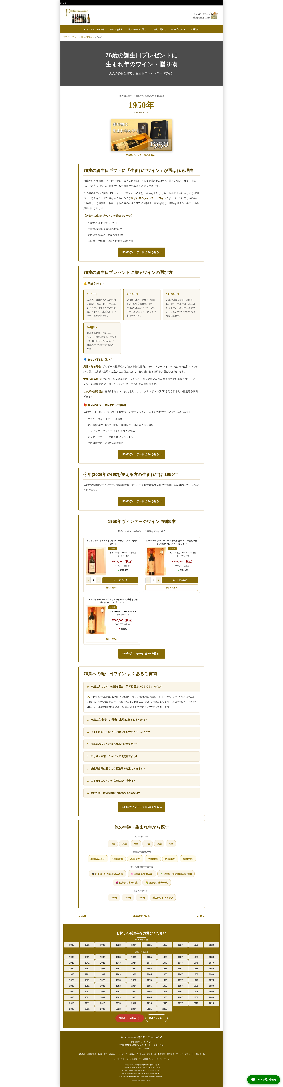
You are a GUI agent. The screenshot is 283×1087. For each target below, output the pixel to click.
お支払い (112, 1054)
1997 (180, 991)
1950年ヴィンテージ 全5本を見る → (141, 252)
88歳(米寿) (188, 858)
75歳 (136, 843)
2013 (118, 1003)
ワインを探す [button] (116, 29)
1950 (71, 968)
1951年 (142, 897)
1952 (102, 968)
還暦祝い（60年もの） (129, 1018)
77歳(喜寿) (153, 858)
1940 (71, 963)
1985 (149, 986)
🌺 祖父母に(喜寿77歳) (127, 882)
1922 (102, 945)
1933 (118, 957)
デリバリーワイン (162, 1059)
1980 (71, 986)
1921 (87, 945)
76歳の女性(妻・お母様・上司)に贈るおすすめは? (119, 719)
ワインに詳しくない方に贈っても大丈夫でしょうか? (120, 732)
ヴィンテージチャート (94, 29)
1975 (149, 980)
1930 (71, 957)
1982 (102, 986)
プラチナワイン (71, 37)
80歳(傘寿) (170, 858)
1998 (196, 991)
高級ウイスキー (156, 1018)
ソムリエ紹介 (119, 1059)
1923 (118, 945)
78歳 (159, 843)
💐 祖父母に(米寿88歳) (156, 882)
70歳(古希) (135, 858)
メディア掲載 (131, 1059)
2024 (133, 1009)
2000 (71, 997)
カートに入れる (120, 580)
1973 (118, 980)
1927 (180, 945)
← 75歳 (82, 916)
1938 (196, 957)
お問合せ (195, 29)
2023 (118, 1009)
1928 (196, 945)
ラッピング (122, 1054)
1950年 (114, 897)
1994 (133, 991)
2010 (71, 1003)
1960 (71, 974)
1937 (180, 957)
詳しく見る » (111, 587)
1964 (133, 974)
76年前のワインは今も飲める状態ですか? (114, 744)
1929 (211, 945)
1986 (164, 986)
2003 (118, 997)
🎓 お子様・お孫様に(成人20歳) (107, 874)
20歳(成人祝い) (98, 858)
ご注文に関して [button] (159, 29)
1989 (211, 986)
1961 (87, 974)
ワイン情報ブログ (146, 1059)
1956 (164, 968)
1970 (71, 980)
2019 (211, 1003)
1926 (164, 945)
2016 (164, 1003)
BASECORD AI (146, 1080)
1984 (133, 986)
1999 (211, 991)
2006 (164, 997)
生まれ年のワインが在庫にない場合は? (113, 780)
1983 (118, 986)
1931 (87, 957)
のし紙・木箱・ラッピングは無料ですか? (114, 756)
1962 (102, 974)
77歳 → (201, 916)
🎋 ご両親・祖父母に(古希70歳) (176, 874)
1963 (118, 974)
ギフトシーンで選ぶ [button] (137, 29)
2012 (102, 1003)
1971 (87, 980)
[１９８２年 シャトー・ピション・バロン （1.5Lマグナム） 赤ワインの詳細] (96, 561)
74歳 (124, 843)
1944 (133, 963)
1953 (118, 968)
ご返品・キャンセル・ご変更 (140, 1054)
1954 (133, 968)
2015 (149, 1003)
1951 (87, 968)
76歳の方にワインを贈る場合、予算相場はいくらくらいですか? (126, 686)
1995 (149, 991)
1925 (149, 945)
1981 (87, 986)
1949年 (128, 897)
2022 (102, 1009)
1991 (87, 991)
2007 (180, 997)
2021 (87, 1009)
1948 (196, 963)
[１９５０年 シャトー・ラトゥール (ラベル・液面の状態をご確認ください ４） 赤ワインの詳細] (155, 561)
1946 (164, 963)
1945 (149, 963)
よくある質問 (159, 1054)
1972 (102, 980)
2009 (211, 997)
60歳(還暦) (117, 858)
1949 (211, 963)
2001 (87, 997)
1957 (180, 968)
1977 (180, 980)
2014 (133, 1003)
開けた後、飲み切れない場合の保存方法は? (115, 793)
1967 (180, 974)
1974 (133, 980)
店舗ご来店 (91, 1054)
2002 (102, 997)
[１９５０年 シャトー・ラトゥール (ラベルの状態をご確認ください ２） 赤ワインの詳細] (96, 619)
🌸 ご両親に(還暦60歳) (141, 874)
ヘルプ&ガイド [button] (178, 29)
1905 (71, 945)
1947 (180, 963)
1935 (149, 957)
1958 (196, 968)
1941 (87, 963)
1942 (102, 963)
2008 (196, 997)
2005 (149, 997)
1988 (196, 986)
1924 (133, 945)
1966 (164, 974)
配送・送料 (102, 1054)
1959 (211, 968)
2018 (196, 1003)
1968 (196, 974)
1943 (118, 963)
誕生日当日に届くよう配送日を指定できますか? (118, 768)
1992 (102, 991)
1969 (211, 974)
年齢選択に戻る (141, 916)
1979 (211, 980)
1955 (149, 968)
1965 (149, 974)
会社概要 (81, 1054)
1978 (196, 980)
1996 (164, 991)
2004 (133, 997)
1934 (133, 957)
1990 (71, 991)
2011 (87, 1003)
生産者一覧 (200, 1054)
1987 (180, 986)
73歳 (112, 843)
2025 (149, 1009)
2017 (180, 1003)
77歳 (147, 843)
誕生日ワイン (88, 37)
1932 (102, 957)
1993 (118, 991)
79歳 (171, 843)
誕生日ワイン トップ (163, 897)
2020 (71, 1009)
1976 (164, 980)
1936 (164, 957)
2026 (164, 1009)
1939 (211, 957)
